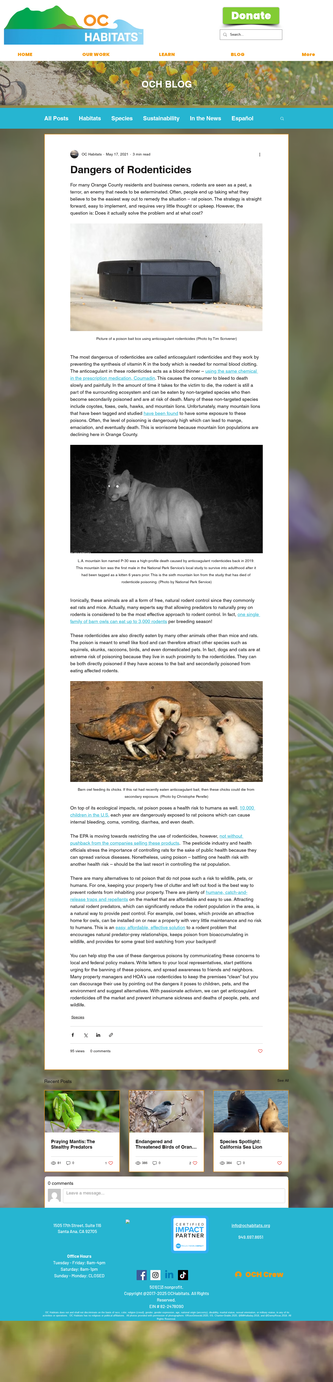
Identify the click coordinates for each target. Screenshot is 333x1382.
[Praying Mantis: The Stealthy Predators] (82, 1111)
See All (283, 1080)
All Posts (56, 118)
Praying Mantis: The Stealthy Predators (73, 1144)
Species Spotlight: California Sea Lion (241, 1144)
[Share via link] (110, 1034)
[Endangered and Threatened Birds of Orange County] (166, 1111)
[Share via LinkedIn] (98, 1034)
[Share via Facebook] (72, 1034)
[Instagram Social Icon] (155, 1275)
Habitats (90, 118)
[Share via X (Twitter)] (85, 1034)
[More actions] (260, 154)
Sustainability (161, 118)
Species (122, 118)
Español (242, 118)
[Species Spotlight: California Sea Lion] (251, 1111)
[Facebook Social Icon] (142, 1275)
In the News (205, 118)
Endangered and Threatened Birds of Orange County (166, 1144)
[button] (282, 118)
